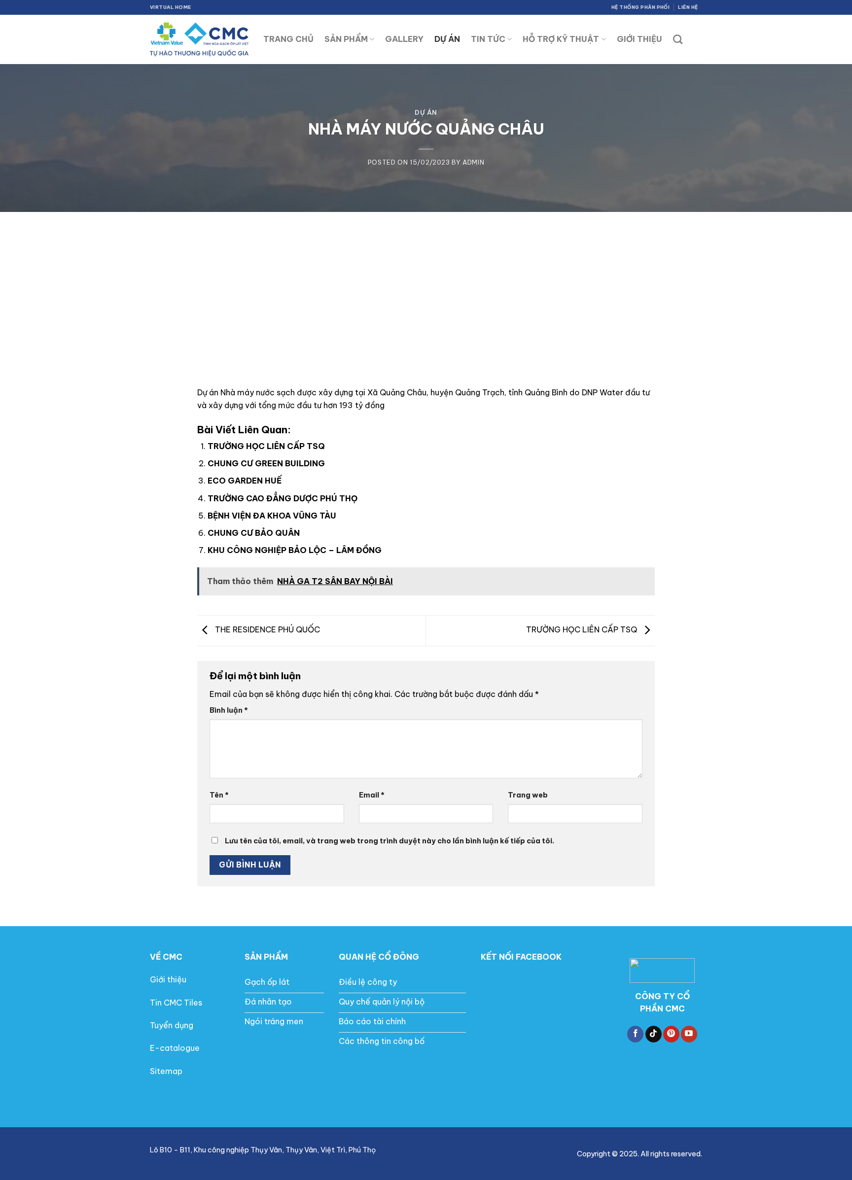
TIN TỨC (488, 39)
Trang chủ (288, 39)
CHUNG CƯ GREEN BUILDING (266, 463)
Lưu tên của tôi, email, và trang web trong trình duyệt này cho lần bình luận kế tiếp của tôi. (389, 840)
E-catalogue (175, 1048)
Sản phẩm (346, 39)
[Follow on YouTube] (689, 1034)
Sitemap (166, 1071)
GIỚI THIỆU (639, 39)
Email (372, 795)
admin (473, 162)
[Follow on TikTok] (653, 1034)
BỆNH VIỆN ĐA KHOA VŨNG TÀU (272, 516)
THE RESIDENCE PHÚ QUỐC (266, 630)
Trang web (528, 795)
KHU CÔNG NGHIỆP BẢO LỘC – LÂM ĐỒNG (295, 550)
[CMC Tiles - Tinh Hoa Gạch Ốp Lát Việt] (199, 39)
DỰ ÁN (447, 39)
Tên (219, 795)
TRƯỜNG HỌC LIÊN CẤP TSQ (266, 446)
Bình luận (229, 710)
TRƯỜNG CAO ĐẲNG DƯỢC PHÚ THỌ (282, 498)
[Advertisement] (426, 286)
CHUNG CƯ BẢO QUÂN (254, 533)
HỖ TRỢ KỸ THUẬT (561, 39)
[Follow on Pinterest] (671, 1034)
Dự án (426, 112)
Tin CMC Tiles (176, 1002)
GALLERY (404, 39)
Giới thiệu (168, 979)
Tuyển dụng (171, 1025)
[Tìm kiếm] (677, 39)
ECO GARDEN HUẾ (245, 481)
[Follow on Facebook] (635, 1034)
